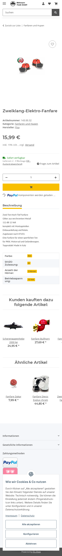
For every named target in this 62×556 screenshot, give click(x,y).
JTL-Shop (37, 551)
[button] (43, 3)
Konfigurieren (31, 534)
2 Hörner (32, 271)
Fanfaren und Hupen (26, 123)
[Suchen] (55, 12)
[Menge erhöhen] (55, 177)
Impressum (11, 515)
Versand (29, 144)
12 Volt (31, 279)
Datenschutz (28, 515)
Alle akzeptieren (31, 524)
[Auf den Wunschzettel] (52, 44)
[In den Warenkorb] (5, 36)
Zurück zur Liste (13, 25)
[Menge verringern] (6, 177)
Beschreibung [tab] (12, 205)
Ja (29, 263)
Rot (29, 256)
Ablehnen (31, 543)
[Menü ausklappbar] (4, 2)
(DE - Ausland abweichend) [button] (17, 162)
